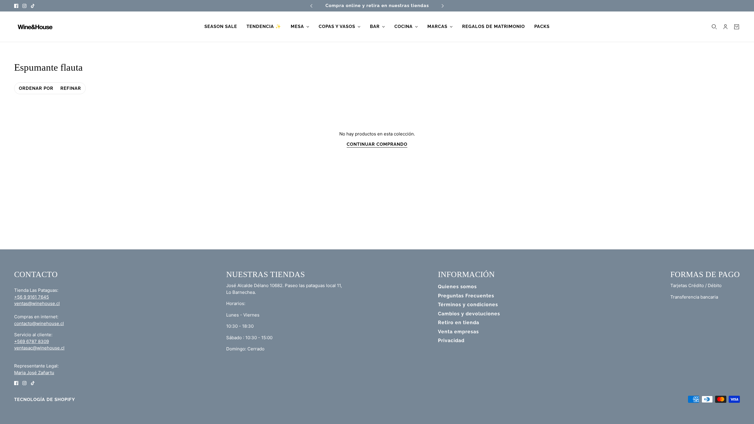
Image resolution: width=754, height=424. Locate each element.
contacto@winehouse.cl (39, 323)
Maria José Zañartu (34, 372)
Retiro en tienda (458, 322)
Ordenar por (36, 88)
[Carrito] (736, 27)
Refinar (70, 88)
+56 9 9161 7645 (31, 297)
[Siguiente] (443, 5)
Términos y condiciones (468, 304)
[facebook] (16, 5)
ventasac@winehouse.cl (39, 348)
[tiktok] (32, 5)
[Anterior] (311, 5)
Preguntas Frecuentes (466, 296)
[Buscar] (714, 27)
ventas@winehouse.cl (37, 303)
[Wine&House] (34, 27)
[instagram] (24, 5)
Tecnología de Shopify (44, 399)
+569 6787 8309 (31, 341)
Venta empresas (458, 331)
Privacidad (451, 340)
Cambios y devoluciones (469, 314)
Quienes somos (457, 286)
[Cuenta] (725, 27)
